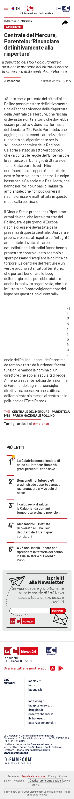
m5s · (8, 415)
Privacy (52, 776)
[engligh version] (13, 8)
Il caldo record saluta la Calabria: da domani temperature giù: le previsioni (38, 508)
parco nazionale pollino (34, 415)
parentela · (61, 411)
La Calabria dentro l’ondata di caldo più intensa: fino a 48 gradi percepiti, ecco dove (38, 464)
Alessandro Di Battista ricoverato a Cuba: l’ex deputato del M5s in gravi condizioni (35, 530)
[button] (65, 23)
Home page (10, 20)
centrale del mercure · (31, 411)
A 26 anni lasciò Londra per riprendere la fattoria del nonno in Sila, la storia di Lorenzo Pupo (40, 554)
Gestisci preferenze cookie (45, 780)
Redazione (12, 776)
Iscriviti (58, 610)
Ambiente (26, 20)
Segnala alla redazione (33, 776)
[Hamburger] (6, 8)
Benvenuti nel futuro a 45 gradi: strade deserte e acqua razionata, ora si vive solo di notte (38, 486)
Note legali (19, 780)
